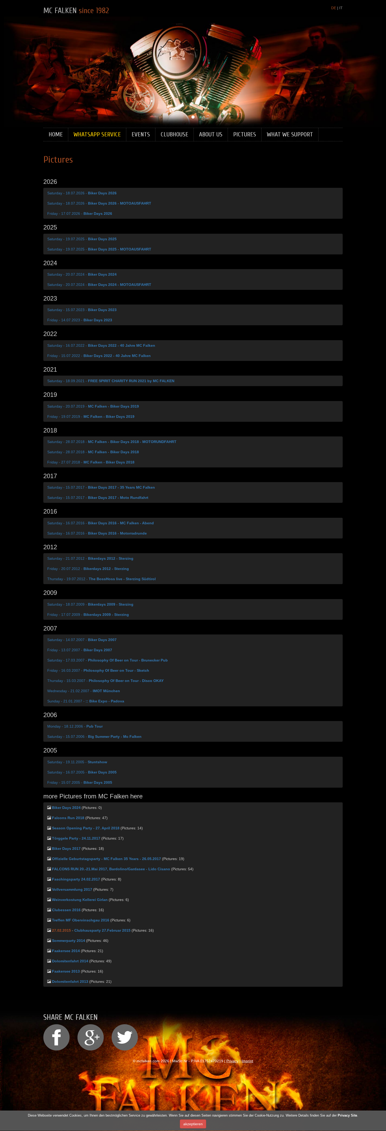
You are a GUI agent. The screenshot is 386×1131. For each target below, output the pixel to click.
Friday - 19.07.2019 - (90, 416)
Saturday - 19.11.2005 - (77, 762)
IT (341, 8)
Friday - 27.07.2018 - (90, 462)
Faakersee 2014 (66, 951)
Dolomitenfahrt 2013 (70, 981)
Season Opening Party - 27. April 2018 (85, 828)
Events (141, 134)
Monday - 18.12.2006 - (75, 726)
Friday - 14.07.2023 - (79, 320)
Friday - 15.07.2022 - (99, 356)
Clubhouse (174, 134)
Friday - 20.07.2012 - (88, 569)
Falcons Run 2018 (68, 818)
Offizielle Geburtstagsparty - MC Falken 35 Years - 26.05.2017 (106, 859)
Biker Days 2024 (66, 807)
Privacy (232, 1061)
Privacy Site (347, 1115)
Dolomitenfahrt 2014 (70, 961)
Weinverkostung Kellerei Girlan (80, 900)
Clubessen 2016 (66, 910)
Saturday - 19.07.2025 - (82, 239)
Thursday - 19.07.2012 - (101, 579)
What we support (290, 134)
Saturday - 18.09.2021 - (110, 381)
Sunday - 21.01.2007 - (85, 701)
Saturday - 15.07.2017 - (101, 487)
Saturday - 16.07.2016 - (100, 523)
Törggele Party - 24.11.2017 (76, 838)
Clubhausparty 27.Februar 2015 (102, 930)
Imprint (247, 1061)
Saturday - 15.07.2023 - (82, 310)
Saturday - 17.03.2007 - (107, 660)
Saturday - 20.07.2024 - (82, 274)
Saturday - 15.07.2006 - (94, 736)
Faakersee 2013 (66, 971)
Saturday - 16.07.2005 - (82, 772)
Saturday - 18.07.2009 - (90, 604)
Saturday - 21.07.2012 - (90, 558)
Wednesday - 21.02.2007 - (83, 691)
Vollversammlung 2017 (72, 889)
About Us (210, 134)
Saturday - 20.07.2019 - (93, 406)
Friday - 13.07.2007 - (79, 650)
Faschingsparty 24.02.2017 (76, 879)
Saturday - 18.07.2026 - (82, 193)
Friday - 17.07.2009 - (88, 614)
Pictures (244, 134)
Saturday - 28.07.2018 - (111, 442)
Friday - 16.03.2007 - (98, 670)
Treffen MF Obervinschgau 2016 (80, 920)
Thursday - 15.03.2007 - (105, 681)
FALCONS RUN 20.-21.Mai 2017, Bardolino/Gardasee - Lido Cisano (111, 869)
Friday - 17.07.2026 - (79, 213)
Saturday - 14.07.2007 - (82, 640)
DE (333, 8)
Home (56, 134)
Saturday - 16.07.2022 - (101, 345)
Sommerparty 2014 (68, 940)
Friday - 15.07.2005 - (79, 782)
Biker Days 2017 (66, 848)
